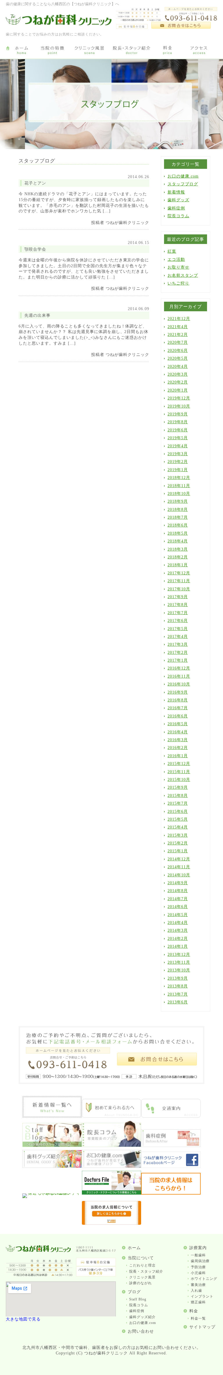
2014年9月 (178, 883)
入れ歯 (196, 1291)
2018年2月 (178, 557)
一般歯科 (198, 1255)
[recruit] (171, 1193)
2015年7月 (178, 803)
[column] (111, 1146)
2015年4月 (178, 827)
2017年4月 (178, 636)
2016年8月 (178, 700)
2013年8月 (178, 986)
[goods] (52, 1166)
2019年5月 (178, 438)
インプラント (202, 1296)
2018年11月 (179, 486)
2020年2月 (178, 382)
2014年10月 (179, 875)
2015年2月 (178, 843)
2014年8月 (178, 891)
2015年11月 (179, 772)
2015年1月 (178, 851)
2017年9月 (178, 597)
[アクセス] (200, 50)
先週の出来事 (37, 315)
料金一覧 (198, 1318)
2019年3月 (178, 454)
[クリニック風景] (89, 50)
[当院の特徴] (52, 50)
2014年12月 (179, 859)
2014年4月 (178, 922)
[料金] (168, 50)
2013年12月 (179, 954)
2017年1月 (178, 660)
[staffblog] (52, 1146)
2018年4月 (178, 541)
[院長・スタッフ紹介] (131, 50)
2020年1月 (178, 390)
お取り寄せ (178, 267)
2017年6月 (178, 620)
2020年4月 (178, 366)
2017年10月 (179, 589)
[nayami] (111, 1166)
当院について (141, 1258)
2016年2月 (178, 748)
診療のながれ (140, 1283)
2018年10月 (179, 493)
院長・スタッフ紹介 (146, 1271)
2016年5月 (178, 724)
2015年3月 (178, 835)
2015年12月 (179, 763)
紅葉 (172, 251)
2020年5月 (178, 358)
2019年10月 (179, 406)
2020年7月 (178, 342)
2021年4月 (178, 327)
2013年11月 (179, 962)
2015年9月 (178, 787)
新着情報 (176, 192)
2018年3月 (178, 549)
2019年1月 (178, 470)
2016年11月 (179, 676)
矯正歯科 (198, 1302)
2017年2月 (178, 652)
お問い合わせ (141, 1331)
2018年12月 (179, 477)
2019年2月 (178, 461)
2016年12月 (179, 668)
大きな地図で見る (23, 1319)
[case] (171, 1146)
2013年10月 (179, 970)
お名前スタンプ (183, 275)
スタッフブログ (183, 184)
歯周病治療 (200, 1261)
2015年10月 (179, 779)
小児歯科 (198, 1273)
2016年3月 (178, 740)
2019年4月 (178, 446)
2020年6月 (178, 350)
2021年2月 (178, 334)
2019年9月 (178, 414)
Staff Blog (137, 1299)
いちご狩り (178, 283)
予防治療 (198, 1267)
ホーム (134, 1248)
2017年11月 (179, 581)
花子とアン (35, 183)
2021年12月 (179, 318)
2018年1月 (178, 565)
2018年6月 (178, 525)
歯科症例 (176, 208)
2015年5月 (178, 819)
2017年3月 (178, 644)
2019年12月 (179, 398)
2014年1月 (178, 946)
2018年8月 (178, 509)
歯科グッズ (178, 200)
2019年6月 (178, 430)
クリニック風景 (142, 1277)
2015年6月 (178, 811)
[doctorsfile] (111, 1193)
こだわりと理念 (142, 1265)
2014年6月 (178, 906)
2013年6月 (178, 1002)
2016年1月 (178, 756)
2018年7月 (178, 517)
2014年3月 (178, 930)
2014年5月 (178, 915)
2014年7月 (178, 899)
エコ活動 (176, 259)
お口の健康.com (183, 176)
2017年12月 (179, 573)
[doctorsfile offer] (111, 1223)
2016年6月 (178, 716)
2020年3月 (178, 374)
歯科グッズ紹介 (142, 1317)
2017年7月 (178, 613)
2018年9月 (178, 501)
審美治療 (198, 1285)
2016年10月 (179, 684)
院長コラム (178, 216)
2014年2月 (178, 938)
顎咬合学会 (35, 249)
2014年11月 (179, 867)
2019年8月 (178, 422)
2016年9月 (178, 692)
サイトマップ (202, 1327)
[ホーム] (21, 50)
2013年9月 (178, 978)
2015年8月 (178, 795)
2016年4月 (178, 732)
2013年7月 (178, 994)
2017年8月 (178, 605)
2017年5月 (178, 629)
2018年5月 (178, 533)
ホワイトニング (204, 1279)
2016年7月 (178, 708)
